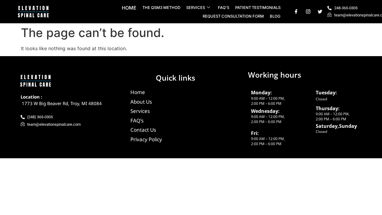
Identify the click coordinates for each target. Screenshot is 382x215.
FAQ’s (223, 7)
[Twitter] (320, 12)
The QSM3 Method (161, 7)
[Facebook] (296, 12)
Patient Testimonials (258, 7)
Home (129, 8)
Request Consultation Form (233, 16)
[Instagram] (308, 12)
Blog (275, 16)
